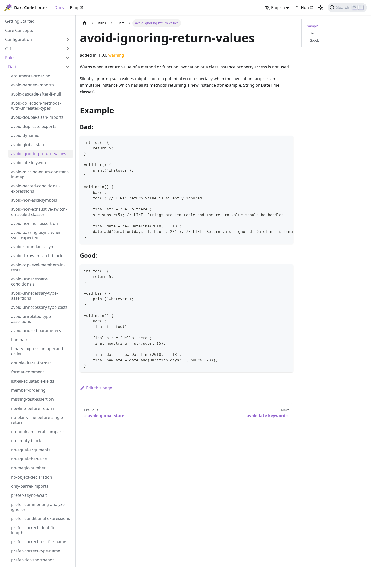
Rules (10, 57)
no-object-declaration (31, 477)
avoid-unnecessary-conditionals (29, 281)
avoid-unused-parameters (36, 330)
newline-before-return (32, 408)
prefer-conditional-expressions (40, 518)
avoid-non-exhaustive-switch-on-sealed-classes (39, 211)
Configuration (18, 39)
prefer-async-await (29, 495)
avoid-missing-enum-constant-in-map (40, 174)
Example (312, 25)
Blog (74, 7)
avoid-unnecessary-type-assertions (34, 295)
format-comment (27, 372)
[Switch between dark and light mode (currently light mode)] (320, 8)
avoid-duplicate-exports (33, 126)
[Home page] (84, 23)
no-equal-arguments (30, 450)
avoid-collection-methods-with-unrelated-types (36, 105)
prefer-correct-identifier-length (34, 530)
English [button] (278, 7)
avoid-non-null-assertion (34, 223)
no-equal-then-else (29, 459)
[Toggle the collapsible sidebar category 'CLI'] (67, 48)
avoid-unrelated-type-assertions (31, 319)
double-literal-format (31, 363)
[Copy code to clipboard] (287, 142)
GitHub (302, 7)
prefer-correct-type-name (35, 551)
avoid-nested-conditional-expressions (35, 188)
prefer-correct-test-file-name (38, 542)
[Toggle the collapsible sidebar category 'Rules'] (67, 58)
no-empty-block (26, 440)
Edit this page (99, 388)
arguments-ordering (30, 76)
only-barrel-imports (29, 486)
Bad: (313, 33)
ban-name (21, 339)
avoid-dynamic (25, 135)
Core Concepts (19, 30)
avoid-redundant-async (33, 246)
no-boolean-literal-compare (37, 431)
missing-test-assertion (32, 399)
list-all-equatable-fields (32, 381)
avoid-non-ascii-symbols (34, 200)
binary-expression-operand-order (37, 351)
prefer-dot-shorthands (33, 560)
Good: (314, 40)
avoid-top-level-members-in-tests (38, 267)
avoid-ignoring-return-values (38, 153)
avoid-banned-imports (32, 85)
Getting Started (20, 21)
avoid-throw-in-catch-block (36, 255)
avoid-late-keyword (29, 163)
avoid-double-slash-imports (37, 117)
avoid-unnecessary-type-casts (39, 307)
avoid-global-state (28, 144)
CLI (8, 48)
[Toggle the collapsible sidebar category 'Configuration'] (67, 39)
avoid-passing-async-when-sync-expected (37, 235)
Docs (59, 7)
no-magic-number (28, 468)
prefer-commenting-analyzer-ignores (39, 507)
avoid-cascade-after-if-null (36, 94)
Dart (12, 66)
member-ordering (28, 390)
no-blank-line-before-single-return (37, 420)
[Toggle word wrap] (278, 142)
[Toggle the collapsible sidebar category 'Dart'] (67, 67)
